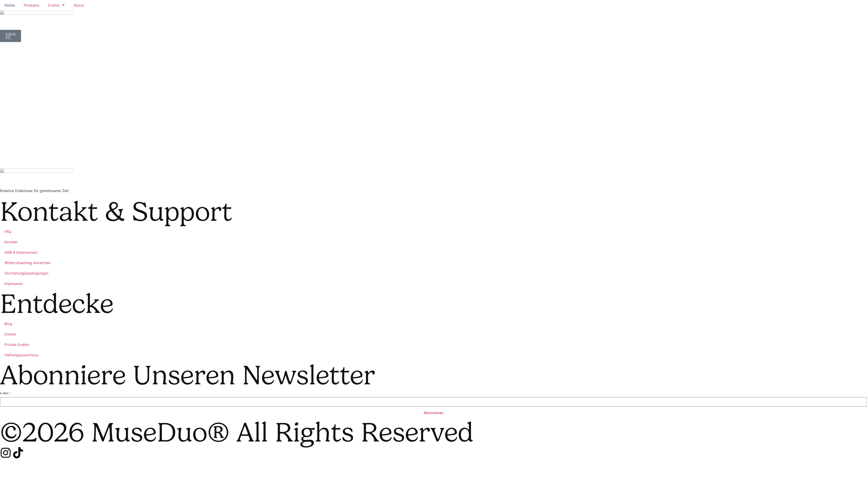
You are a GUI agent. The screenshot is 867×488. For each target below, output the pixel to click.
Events (54, 5)
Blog (8, 323)
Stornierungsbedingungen (26, 273)
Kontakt (11, 242)
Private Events (17, 344)
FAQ (8, 231)
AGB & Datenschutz (21, 252)
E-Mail (5, 393)
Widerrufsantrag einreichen (28, 262)
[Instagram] (5, 452)
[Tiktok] (18, 452)
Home (10, 5)
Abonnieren (434, 413)
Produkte (31, 5)
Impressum (14, 283)
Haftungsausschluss (21, 355)
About (79, 5)
